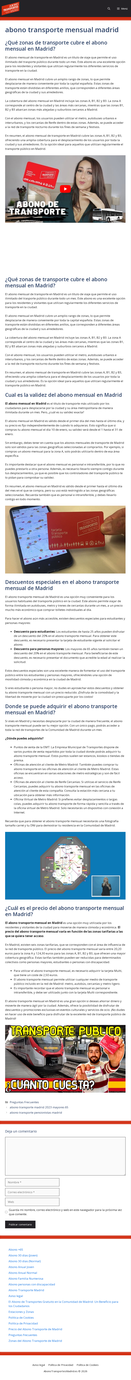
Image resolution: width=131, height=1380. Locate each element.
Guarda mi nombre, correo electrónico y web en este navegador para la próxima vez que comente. (65, 1212)
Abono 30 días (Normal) (25, 1261)
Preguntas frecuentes (23, 1335)
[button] (109, 8)
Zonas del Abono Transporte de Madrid (35, 1341)
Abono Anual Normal (23, 1273)
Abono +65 (16, 1249)
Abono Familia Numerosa (26, 1278)
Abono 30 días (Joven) (23, 1255)
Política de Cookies (21, 1317)
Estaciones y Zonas (21, 1312)
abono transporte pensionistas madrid (36, 1112)
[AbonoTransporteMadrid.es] (10, 8)
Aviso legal (16, 1296)
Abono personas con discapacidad (32, 1284)
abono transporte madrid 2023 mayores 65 (39, 1107)
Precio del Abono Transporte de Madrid (35, 1329)
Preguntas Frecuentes (24, 1102)
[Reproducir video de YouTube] (65, 189)
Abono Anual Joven (21, 1267)
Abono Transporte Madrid (26, 1290)
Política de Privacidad (23, 1323)
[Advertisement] (65, 251)
